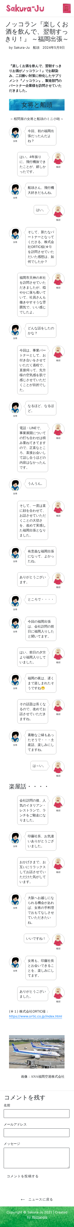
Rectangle (39, 1217)
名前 (7, 1105)
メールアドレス (15, 1124)
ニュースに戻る (40, 1199)
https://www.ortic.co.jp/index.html (35, 1016)
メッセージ (12, 1144)
